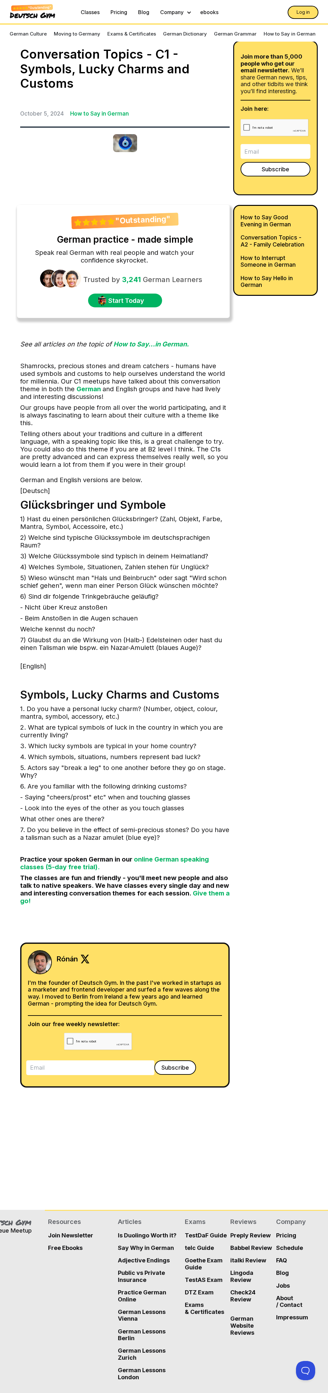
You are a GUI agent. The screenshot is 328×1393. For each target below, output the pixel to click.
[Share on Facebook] (35, 102)
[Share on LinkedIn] (45, 102)
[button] (175, 12)
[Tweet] (24, 102)
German (89, 389)
